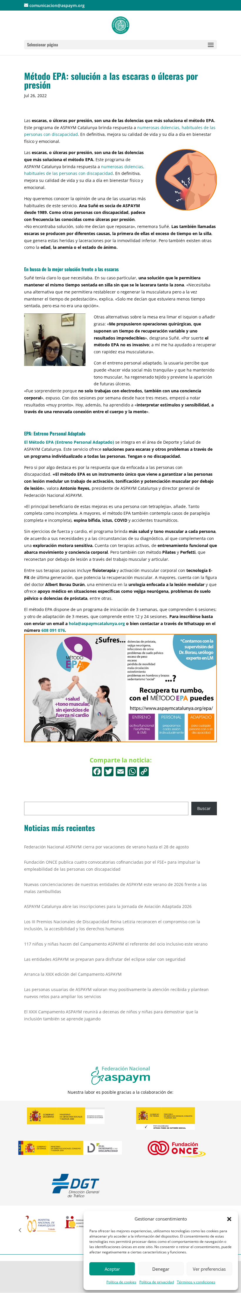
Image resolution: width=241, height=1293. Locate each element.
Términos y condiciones (196, 1282)
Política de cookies (121, 1282)
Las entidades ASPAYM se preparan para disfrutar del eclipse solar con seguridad (104, 959)
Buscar (204, 808)
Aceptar (112, 1269)
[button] (229, 1219)
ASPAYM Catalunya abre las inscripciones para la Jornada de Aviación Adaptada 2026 (108, 906)
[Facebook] (97, 772)
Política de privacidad (156, 1282)
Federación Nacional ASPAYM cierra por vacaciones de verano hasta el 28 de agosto (106, 847)
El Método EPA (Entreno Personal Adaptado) (69, 442)
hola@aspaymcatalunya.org (97, 623)
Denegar (160, 1269)
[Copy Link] (144, 772)
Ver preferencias (209, 1269)
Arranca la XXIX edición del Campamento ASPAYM (73, 974)
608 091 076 (53, 630)
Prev (20, 1230)
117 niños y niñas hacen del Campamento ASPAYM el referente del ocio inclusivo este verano (115, 944)
